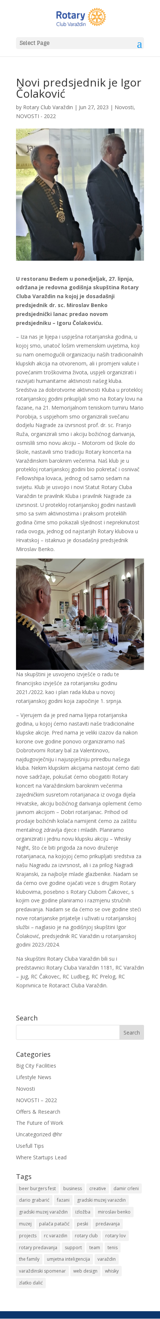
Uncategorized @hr (39, 1134)
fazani (63, 1200)
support (73, 1247)
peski (82, 1224)
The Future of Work (39, 1122)
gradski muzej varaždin (43, 1212)
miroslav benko (114, 1212)
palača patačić (54, 1224)
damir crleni (126, 1188)
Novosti (124, 107)
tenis (113, 1247)
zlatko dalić (31, 1283)
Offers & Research (38, 1111)
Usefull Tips (30, 1145)
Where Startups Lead (41, 1157)
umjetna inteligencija (68, 1259)
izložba (82, 1212)
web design (85, 1271)
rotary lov (115, 1235)
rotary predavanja (38, 1247)
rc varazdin (55, 1235)
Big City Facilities (36, 1065)
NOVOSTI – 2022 (36, 1100)
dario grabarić (34, 1200)
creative (97, 1188)
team (94, 1247)
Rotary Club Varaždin (48, 107)
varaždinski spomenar (42, 1271)
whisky (112, 1271)
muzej (25, 1224)
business (72, 1188)
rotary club (86, 1235)
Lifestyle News (33, 1077)
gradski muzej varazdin (101, 1200)
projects (27, 1235)
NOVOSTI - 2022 (36, 116)
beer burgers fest (37, 1188)
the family (29, 1259)
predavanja (108, 1224)
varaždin (106, 1259)
